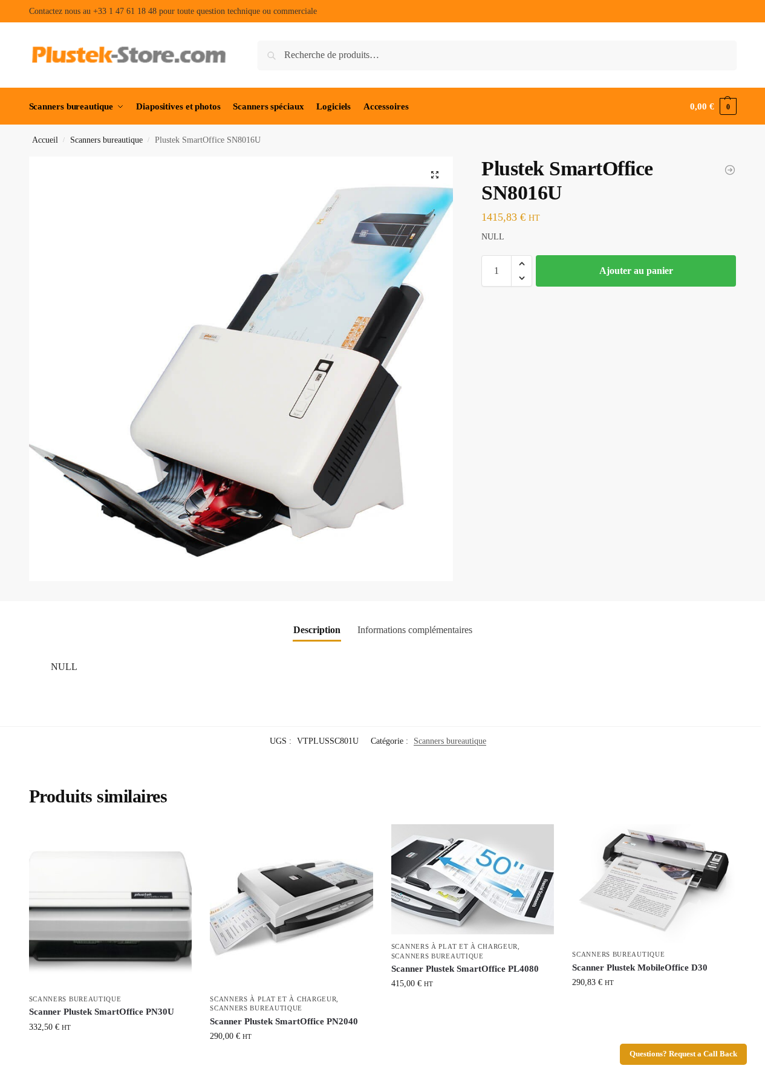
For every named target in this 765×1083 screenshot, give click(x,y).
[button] (713, 106)
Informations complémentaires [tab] (414, 630)
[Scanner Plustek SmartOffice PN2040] (291, 905)
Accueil (45, 140)
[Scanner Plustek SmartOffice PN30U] (110, 905)
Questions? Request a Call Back (683, 1054)
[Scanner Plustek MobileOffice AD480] (730, 170)
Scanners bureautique (106, 140)
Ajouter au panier (636, 270)
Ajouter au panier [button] (110, 1052)
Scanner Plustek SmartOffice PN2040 (284, 1021)
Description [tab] (316, 630)
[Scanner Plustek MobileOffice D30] (653, 883)
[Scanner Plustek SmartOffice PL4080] (473, 879)
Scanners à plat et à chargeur (273, 999)
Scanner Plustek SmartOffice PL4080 (465, 969)
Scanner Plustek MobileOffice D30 (640, 967)
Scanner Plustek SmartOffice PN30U (101, 1011)
